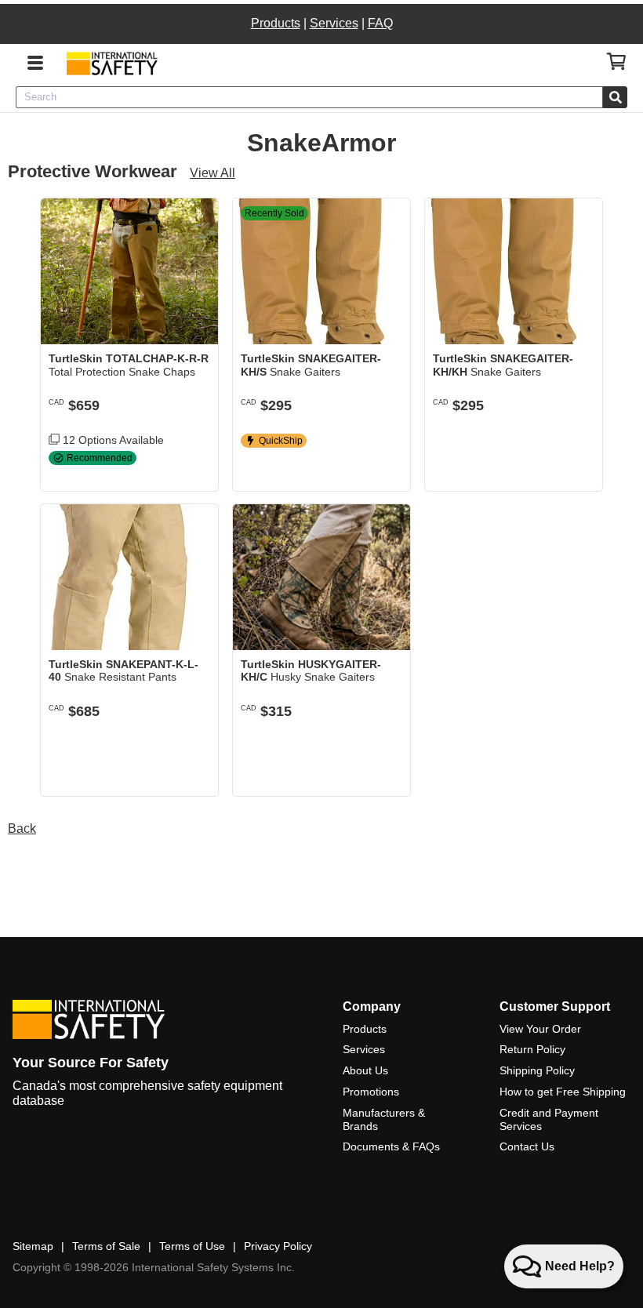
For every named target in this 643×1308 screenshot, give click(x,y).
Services (334, 23)
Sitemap (33, 1246)
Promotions (371, 1091)
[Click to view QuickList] (616, 62)
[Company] (112, 63)
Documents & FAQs (391, 1146)
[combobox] (309, 97)
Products (275, 23)
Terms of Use (192, 1246)
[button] (194, 467)
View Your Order (540, 1029)
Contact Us (527, 1146)
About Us (365, 1070)
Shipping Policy (537, 1070)
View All (212, 173)
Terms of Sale (106, 1246)
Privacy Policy (278, 1246)
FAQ (380, 23)
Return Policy (532, 1049)
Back (22, 828)
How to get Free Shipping (563, 1091)
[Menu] (35, 61)
